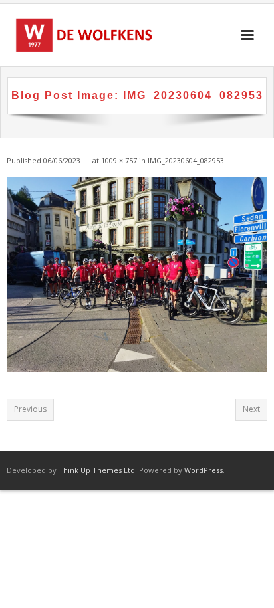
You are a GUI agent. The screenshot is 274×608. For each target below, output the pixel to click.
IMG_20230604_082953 (186, 160)
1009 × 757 (119, 160)
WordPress (203, 470)
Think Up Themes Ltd (97, 470)
